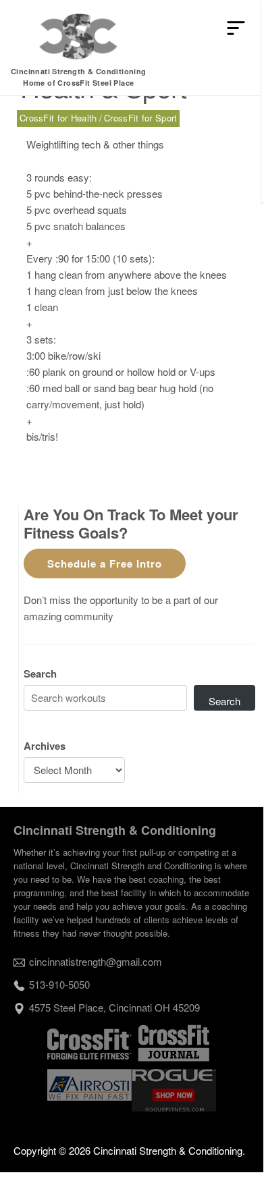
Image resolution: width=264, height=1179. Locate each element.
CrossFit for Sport (140, 117)
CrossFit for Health (58, 117)
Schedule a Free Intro (104, 563)
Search (40, 673)
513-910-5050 (59, 984)
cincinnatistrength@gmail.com (95, 961)
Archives (44, 745)
